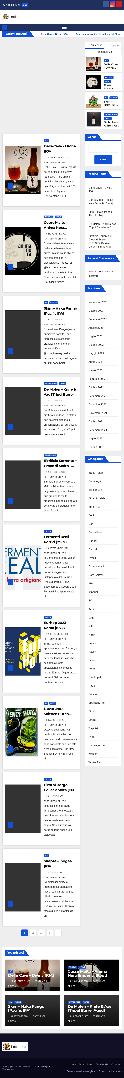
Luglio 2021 (95, 438)
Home (73, 1064)
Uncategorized (97, 745)
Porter (92, 668)
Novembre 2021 (97, 413)
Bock (91, 515)
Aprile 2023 (95, 362)
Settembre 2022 (97, 396)
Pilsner (92, 660)
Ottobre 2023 (96, 310)
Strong (92, 719)
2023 (81, 1064)
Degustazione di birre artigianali (81, 1071)
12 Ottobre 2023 (56, 472)
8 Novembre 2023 (56, 234)
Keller (91, 609)
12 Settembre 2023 (57, 634)
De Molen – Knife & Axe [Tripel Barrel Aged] (60, 394)
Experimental (96, 566)
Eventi (48, 531)
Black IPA (94, 506)
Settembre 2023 (97, 319)
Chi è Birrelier (102, 1064)
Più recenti (96, 45)
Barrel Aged (111, 114)
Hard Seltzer (95, 575)
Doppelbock (95, 532)
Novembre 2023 (97, 302)
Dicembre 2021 (97, 404)
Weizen (92, 754)
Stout (107, 81)
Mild (90, 626)
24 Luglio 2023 (55, 796)
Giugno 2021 (96, 447)
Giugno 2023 (96, 344)
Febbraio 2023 (97, 379)
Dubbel (92, 541)
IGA (106, 61)
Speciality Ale (96, 702)
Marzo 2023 (95, 370)
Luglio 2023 (95, 336)
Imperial (109, 77)
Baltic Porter (95, 472)
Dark (91, 524)
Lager (91, 617)
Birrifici (90, 1064)
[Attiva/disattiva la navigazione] (64, 27)
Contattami (116, 1064)
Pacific (113, 98)
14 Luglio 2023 (55, 872)
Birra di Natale (96, 498)
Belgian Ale (50, 455)
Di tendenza (104, 51)
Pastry (92, 651)
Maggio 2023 (96, 353)
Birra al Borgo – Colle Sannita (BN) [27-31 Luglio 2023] (59, 790)
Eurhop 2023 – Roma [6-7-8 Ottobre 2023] (56, 628)
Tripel (108, 118)
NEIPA (52, 703)
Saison (92, 694)
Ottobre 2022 (96, 387)
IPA (106, 98)
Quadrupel (94, 677)
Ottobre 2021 (96, 421)
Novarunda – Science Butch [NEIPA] (56, 714)
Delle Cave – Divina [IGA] (111, 68)
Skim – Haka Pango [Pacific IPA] (111, 105)
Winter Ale (94, 762)
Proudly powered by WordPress (17, 1066)
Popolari (114, 45)
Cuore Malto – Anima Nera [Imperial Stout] (57, 227)
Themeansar (8, 1069)
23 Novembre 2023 (57, 157)
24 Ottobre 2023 (56, 401)
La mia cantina (115, 1071)
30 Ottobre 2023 (56, 320)
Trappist (93, 728)
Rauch (92, 685)
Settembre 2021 (97, 430)
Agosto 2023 (95, 327)
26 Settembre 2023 (57, 548)
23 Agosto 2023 (55, 720)
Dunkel (92, 549)
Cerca (92, 137)
